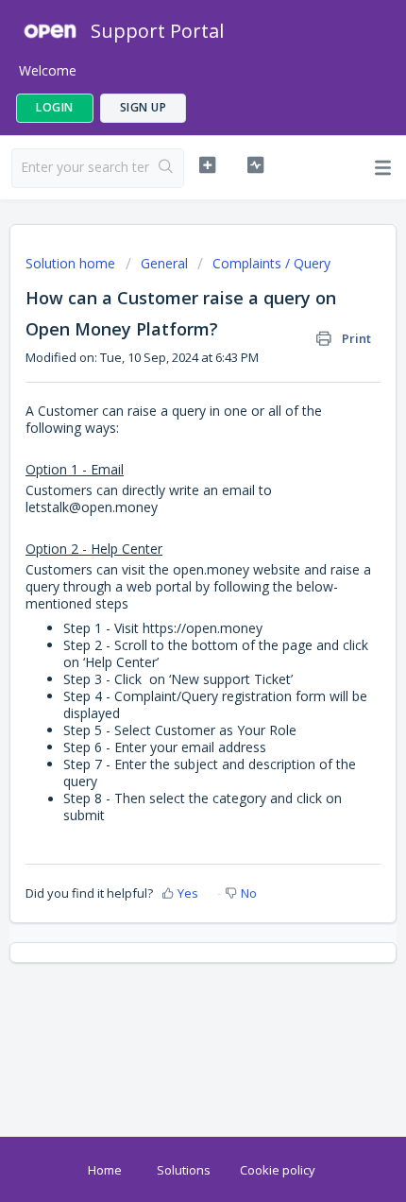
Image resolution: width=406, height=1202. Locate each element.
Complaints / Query (271, 263)
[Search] (166, 168)
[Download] (168, 591)
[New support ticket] (207, 165)
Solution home (72, 263)
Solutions (184, 1169)
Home (105, 1169)
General (164, 263)
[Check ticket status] (255, 165)
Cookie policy (277, 1169)
